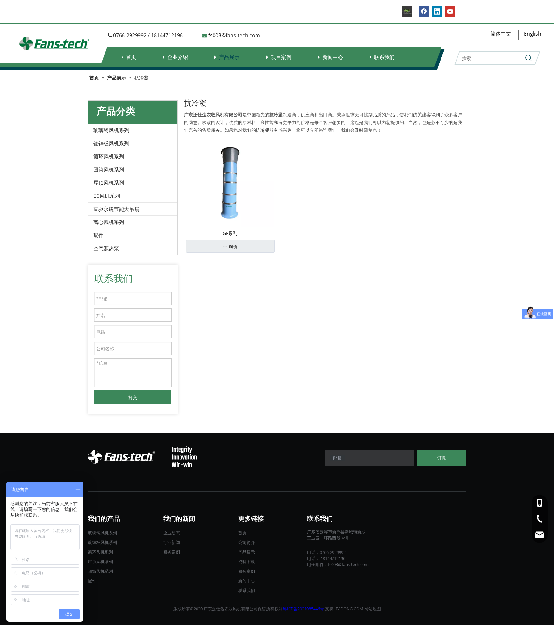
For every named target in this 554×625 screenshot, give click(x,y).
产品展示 (229, 57)
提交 (132, 397)
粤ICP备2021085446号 (303, 609)
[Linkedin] (437, 11)
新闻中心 (333, 57)
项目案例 (281, 57)
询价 (233, 246)
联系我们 (384, 57)
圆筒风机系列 (108, 169)
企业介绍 (177, 57)
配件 (98, 235)
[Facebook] (424, 11)
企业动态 (171, 533)
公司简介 (246, 542)
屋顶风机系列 (108, 182)
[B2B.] (407, 11)
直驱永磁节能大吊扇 (116, 209)
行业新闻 (171, 542)
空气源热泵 (106, 248)
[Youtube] (450, 11)
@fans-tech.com (240, 35)
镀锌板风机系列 (111, 143)
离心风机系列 (108, 222)
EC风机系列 (106, 195)
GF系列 (230, 233)
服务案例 (171, 552)
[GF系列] (230, 182)
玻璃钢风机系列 (111, 130)
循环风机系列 (108, 156)
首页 (131, 57)
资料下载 (246, 561)
